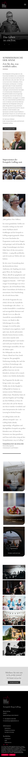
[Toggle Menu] (25, 4)
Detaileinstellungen (18, 752)
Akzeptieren (5, 754)
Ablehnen (12, 754)
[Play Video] (14, 173)
